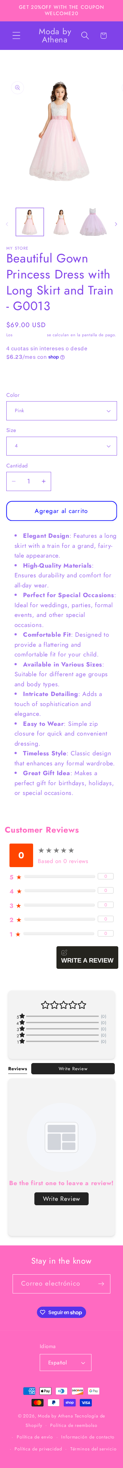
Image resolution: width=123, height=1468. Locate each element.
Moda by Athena (55, 1416)
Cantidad (17, 465)
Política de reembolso (73, 1425)
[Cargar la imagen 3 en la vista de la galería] (93, 222)
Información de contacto (87, 1437)
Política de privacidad (38, 1449)
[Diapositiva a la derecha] (116, 224)
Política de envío (35, 1437)
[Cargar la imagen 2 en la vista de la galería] (61, 222)
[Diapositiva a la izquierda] (7, 224)
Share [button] (20, 376)
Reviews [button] (17, 1068)
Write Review (73, 1068)
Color (13, 395)
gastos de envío (29, 335)
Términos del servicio (93, 1449)
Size (11, 430)
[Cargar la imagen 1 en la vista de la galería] (30, 222)
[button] (16, 36)
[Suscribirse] (101, 1283)
